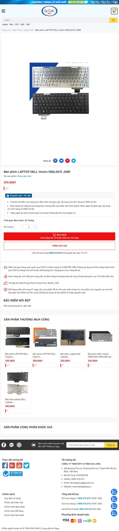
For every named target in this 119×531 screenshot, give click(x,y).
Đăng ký (111, 445)
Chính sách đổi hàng (13, 511)
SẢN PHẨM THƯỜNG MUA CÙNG (26, 319)
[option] (59, 92)
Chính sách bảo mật (13, 502)
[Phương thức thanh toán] (79, 520)
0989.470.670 (84, 503)
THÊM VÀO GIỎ (59, 245)
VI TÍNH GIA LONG (31, 528)
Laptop (5, 24)
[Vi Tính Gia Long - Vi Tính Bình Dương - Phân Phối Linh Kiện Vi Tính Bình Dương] (59, 11)
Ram (11, 24)
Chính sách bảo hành (14, 515)
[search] (113, 20)
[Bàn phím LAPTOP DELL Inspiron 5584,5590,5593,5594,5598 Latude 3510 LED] (17, 337)
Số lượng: (9, 227)
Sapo (57, 528)
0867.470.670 (86, 509)
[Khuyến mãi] (59, 2)
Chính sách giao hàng (14, 506)
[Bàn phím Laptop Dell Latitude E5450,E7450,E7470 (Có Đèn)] (72, 337)
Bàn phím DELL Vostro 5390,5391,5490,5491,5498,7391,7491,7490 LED (100, 357)
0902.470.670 (55, 253)
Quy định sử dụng (12, 498)
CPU (17, 24)
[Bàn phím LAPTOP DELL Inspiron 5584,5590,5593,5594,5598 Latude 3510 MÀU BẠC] (45, 337)
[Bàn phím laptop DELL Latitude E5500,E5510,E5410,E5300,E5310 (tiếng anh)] (17, 383)
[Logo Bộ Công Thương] (29, 474)
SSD (28, 24)
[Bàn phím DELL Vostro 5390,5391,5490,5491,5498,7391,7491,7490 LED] (100, 337)
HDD (22, 24)
